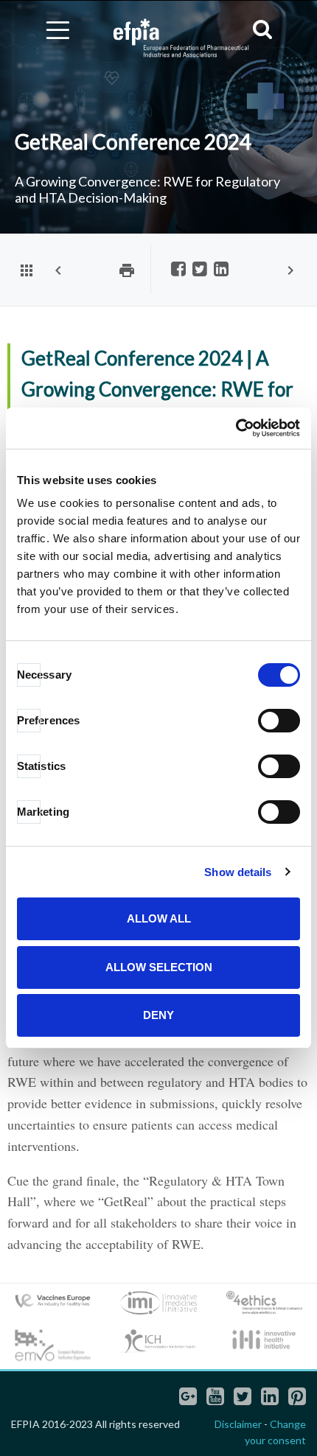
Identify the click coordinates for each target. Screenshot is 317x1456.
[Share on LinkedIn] (221, 270)
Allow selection (158, 967)
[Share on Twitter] (200, 270)
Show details (237, 872)
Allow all (159, 918)
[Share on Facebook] (178, 270)
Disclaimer (238, 1424)
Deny (158, 1015)
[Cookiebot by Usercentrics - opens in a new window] (235, 428)
